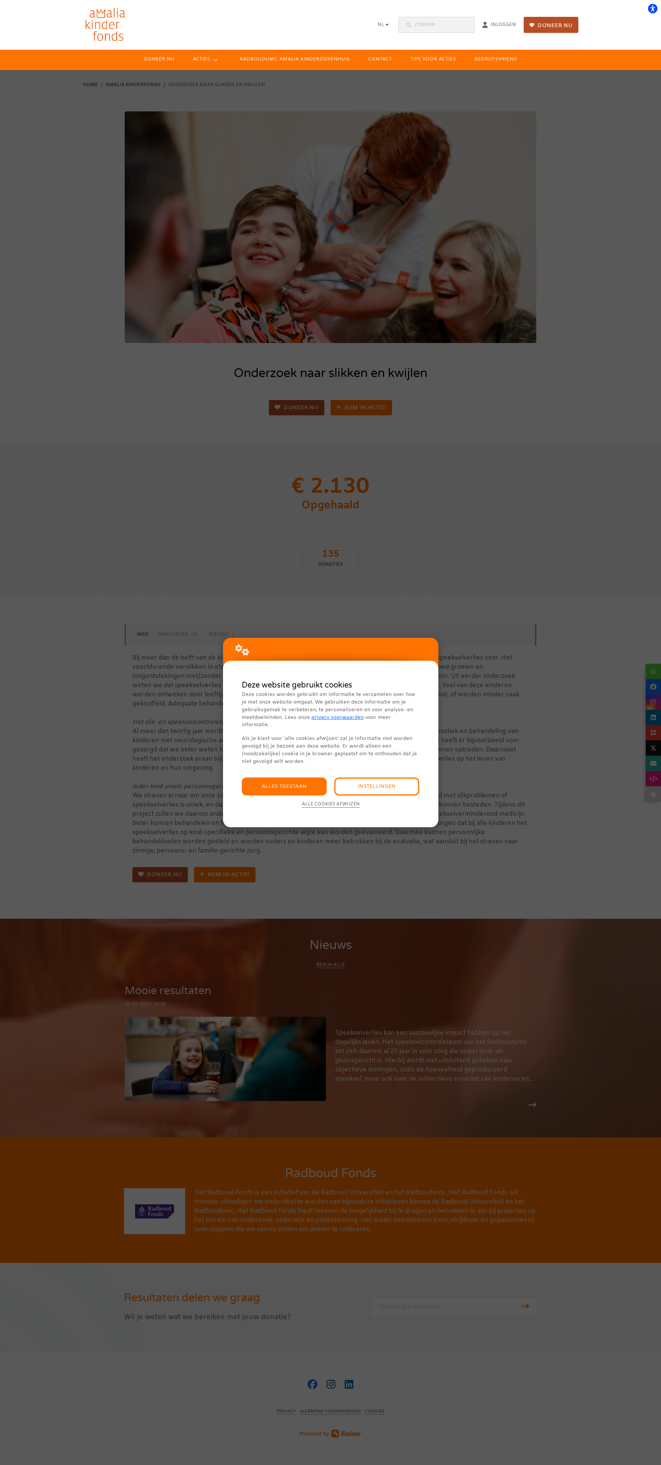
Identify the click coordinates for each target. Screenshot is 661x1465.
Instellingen (377, 786)
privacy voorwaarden (337, 717)
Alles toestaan (284, 786)
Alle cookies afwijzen (331, 804)
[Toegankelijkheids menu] (652, 8)
